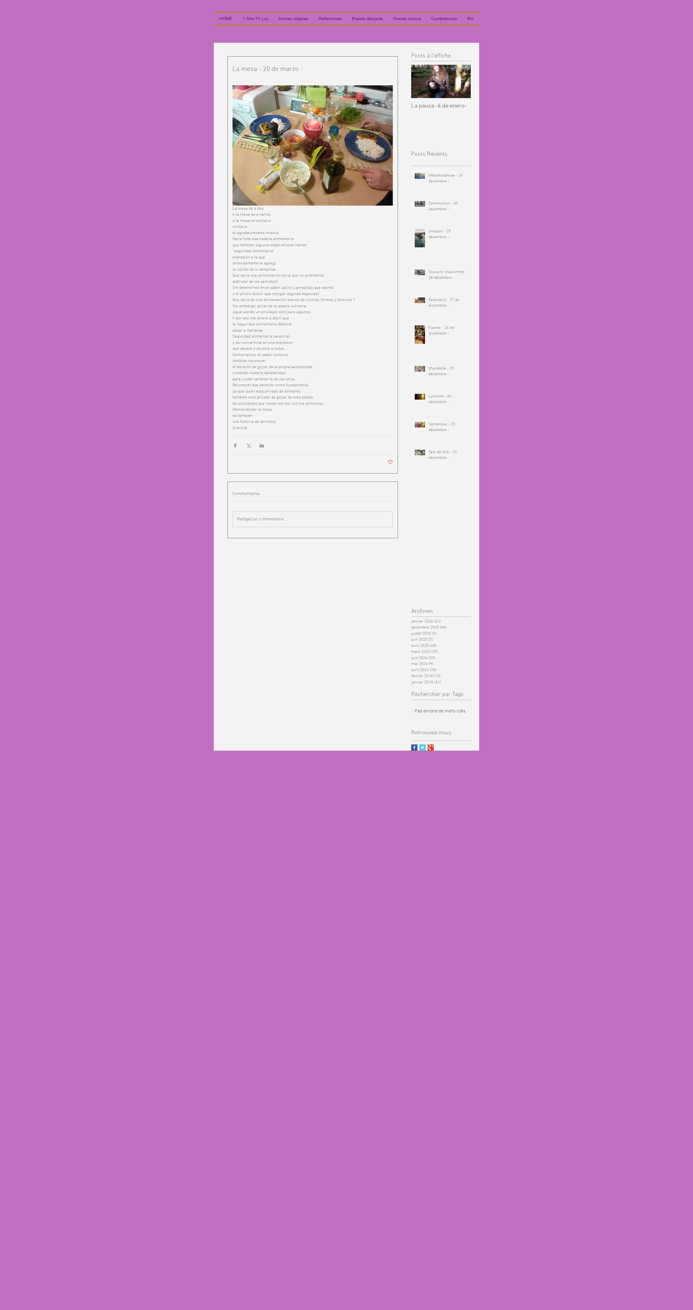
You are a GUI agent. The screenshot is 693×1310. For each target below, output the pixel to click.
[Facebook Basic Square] (414, 747)
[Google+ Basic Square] (430, 747)
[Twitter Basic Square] (422, 747)
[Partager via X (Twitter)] (248, 445)
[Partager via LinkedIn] (261, 445)
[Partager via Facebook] (235, 445)
